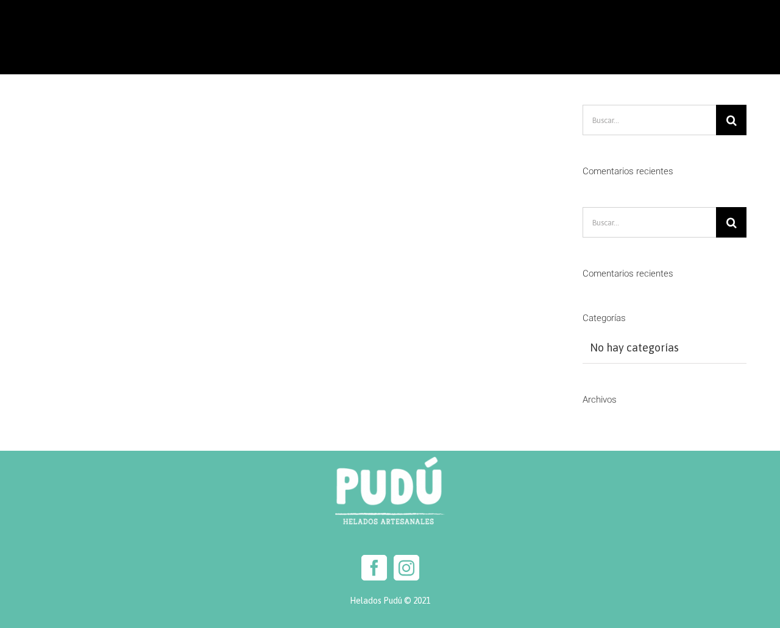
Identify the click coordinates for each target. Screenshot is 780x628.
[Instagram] (406, 567)
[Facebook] (374, 567)
